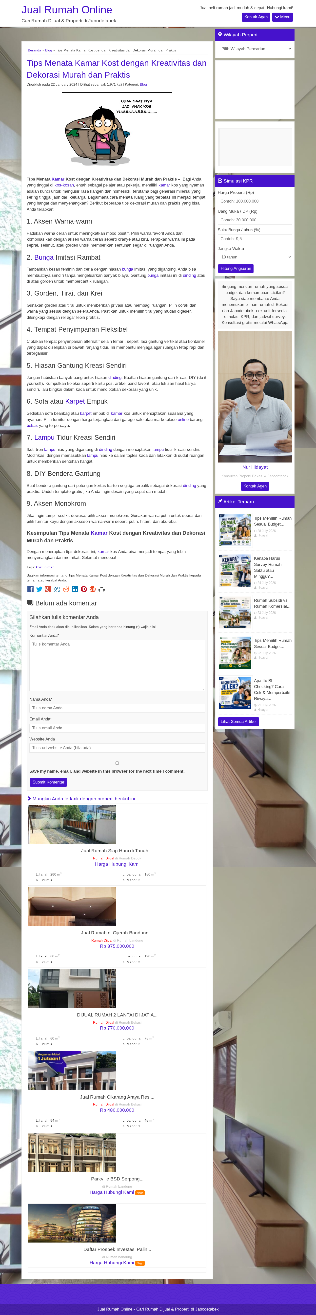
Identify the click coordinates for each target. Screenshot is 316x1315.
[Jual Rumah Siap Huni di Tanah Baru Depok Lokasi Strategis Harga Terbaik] (72, 824)
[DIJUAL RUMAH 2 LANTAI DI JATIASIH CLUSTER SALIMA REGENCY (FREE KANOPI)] (72, 988)
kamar (164, 185)
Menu (284, 17)
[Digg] (57, 590)
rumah (49, 567)
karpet (86, 413)
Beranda (34, 50)
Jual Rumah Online (66, 10)
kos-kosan (64, 185)
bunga (127, 269)
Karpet (75, 401)
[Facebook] (30, 590)
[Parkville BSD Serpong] (72, 1152)
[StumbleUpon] (93, 590)
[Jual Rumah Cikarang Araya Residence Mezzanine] (72, 1070)
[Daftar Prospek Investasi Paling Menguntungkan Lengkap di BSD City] (72, 1223)
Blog (48, 50)
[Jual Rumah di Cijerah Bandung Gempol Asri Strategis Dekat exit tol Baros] (72, 906)
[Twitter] (39, 590)
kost (39, 567)
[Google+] (48, 590)
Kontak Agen (256, 17)
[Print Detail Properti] (101, 590)
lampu (49, 449)
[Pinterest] (84, 590)
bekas (32, 425)
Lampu (44, 437)
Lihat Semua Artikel (239, 721)
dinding (189, 275)
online (183, 419)
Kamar (58, 179)
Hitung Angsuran (236, 268)
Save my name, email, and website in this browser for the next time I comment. (107, 771)
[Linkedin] (75, 590)
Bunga (44, 257)
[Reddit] (66, 590)
